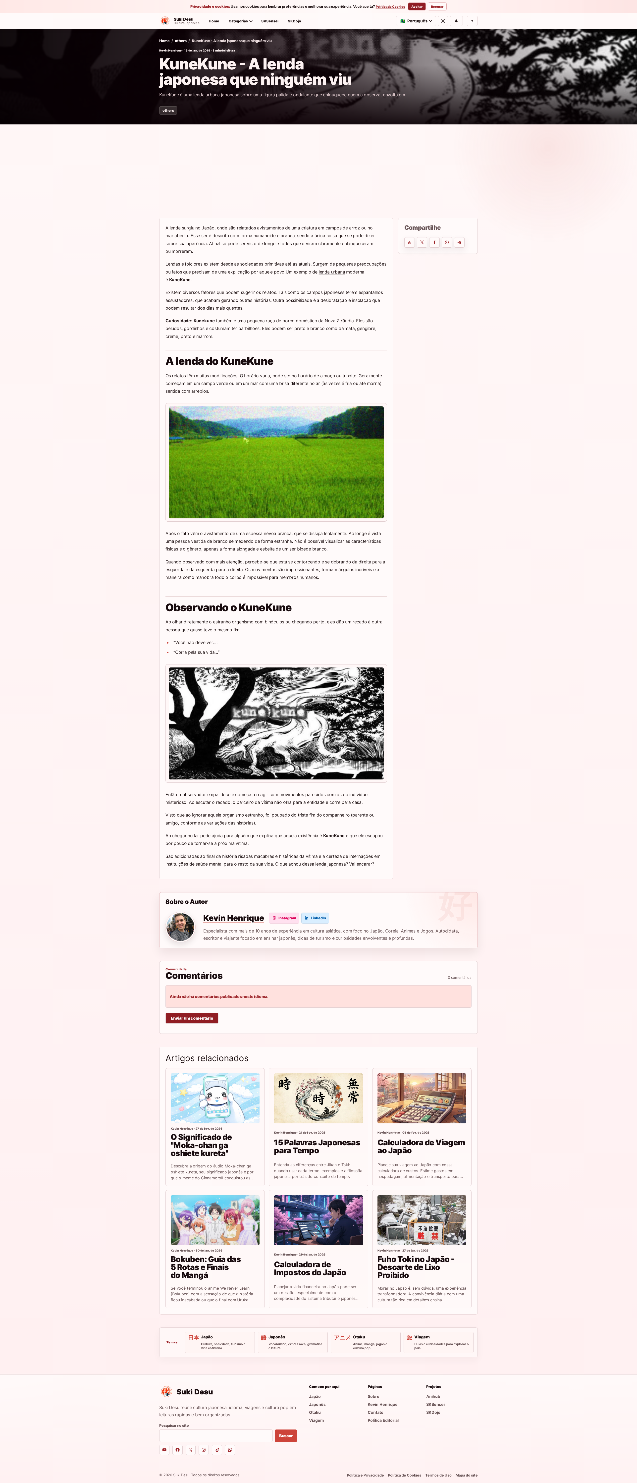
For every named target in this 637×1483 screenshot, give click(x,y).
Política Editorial (383, 1420)
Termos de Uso (438, 1475)
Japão (315, 1396)
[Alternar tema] (443, 21)
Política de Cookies (390, 6)
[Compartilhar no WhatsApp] (447, 242)
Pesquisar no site (174, 1425)
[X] (191, 1450)
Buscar (286, 1435)
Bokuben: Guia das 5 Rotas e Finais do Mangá (206, 1267)
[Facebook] (177, 1450)
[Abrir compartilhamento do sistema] (409, 242)
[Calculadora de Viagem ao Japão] (421, 1098)
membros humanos (298, 577)
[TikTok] (217, 1450)
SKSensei (269, 21)
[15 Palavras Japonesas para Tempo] (318, 1098)
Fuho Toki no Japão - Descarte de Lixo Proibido (415, 1267)
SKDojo (294, 21)
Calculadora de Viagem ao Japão (421, 1146)
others (180, 41)
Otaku (315, 1412)
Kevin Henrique (170, 50)
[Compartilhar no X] (422, 242)
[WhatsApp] (230, 1450)
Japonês (317, 1404)
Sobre (373, 1396)
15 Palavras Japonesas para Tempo (317, 1146)
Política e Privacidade (365, 1475)
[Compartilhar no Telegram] (459, 242)
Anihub (433, 1396)
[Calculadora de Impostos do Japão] (318, 1220)
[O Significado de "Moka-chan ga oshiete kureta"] (215, 1098)
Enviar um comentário (192, 1018)
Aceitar (417, 6)
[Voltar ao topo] (472, 21)
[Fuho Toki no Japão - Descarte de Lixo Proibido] (421, 1220)
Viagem (316, 1420)
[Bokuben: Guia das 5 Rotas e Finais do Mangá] (215, 1220)
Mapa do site (467, 1475)
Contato (375, 1412)
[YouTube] (164, 1450)
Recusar (437, 6)
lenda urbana (332, 272)
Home (214, 21)
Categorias (238, 21)
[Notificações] (456, 21)
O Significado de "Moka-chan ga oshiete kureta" (201, 1145)
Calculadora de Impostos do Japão (310, 1268)
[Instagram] (204, 1450)
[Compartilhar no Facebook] (434, 242)
